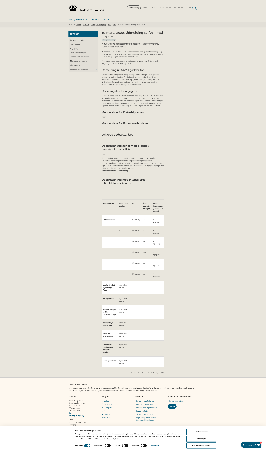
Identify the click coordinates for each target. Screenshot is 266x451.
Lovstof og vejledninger (145, 401)
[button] (96, 69)
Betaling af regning (76, 416)
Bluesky (107, 414)
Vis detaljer (155, 446)
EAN (70, 413)
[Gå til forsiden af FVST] (86, 7)
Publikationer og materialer (146, 408)
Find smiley (133, 8)
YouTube (107, 418)
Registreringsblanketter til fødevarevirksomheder (146, 419)
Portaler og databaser (144, 404)
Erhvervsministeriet (176, 401)
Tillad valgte (201, 439)
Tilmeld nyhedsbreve (144, 414)
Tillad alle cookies (201, 432)
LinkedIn (107, 401)
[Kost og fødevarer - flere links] (86, 19)
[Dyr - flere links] (108, 19)
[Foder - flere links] (98, 19)
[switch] (108, 445)
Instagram (108, 408)
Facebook (108, 404)
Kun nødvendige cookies (201, 445)
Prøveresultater (142, 411)
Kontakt (172, 406)
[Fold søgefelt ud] (194, 7)
